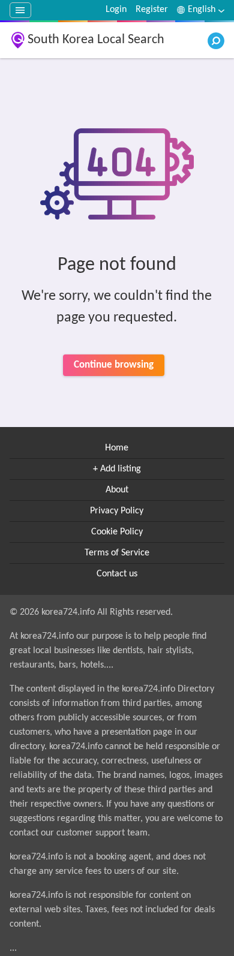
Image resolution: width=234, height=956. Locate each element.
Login (116, 9)
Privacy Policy (116, 511)
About (117, 490)
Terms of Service (117, 553)
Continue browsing (114, 365)
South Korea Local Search (96, 40)
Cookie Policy (117, 532)
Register (152, 9)
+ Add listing (117, 469)
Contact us (117, 574)
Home (116, 448)
